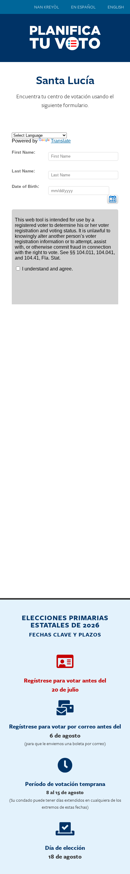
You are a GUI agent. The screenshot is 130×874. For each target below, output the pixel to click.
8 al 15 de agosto (65, 792)
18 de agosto (65, 856)
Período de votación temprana (65, 784)
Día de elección (65, 847)
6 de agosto (65, 735)
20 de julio (65, 689)
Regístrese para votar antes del (65, 680)
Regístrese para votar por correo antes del (65, 726)
